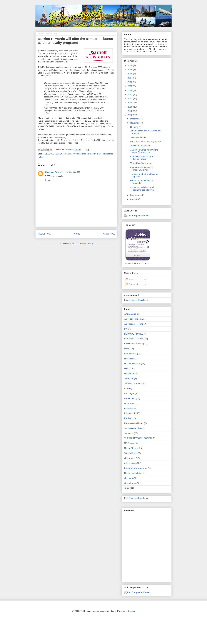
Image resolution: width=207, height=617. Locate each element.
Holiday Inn (129, 373)
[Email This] (39, 149)
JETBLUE (129, 378)
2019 (130, 69)
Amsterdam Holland (133, 324)
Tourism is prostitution (140, 145)
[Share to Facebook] (47, 149)
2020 (130, 65)
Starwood (128, 433)
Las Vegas (129, 393)
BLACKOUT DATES (54, 154)
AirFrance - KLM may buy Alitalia (145, 141)
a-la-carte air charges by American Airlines (141, 168)
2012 (130, 98)
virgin (126, 488)
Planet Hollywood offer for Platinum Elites (142, 157)
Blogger (131, 611)
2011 (130, 102)
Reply (47, 180)
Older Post (109, 233)
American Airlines (132, 319)
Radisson (128, 418)
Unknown (49, 172)
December (135, 118)
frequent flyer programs (135, 468)
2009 (130, 111)
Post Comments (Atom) (82, 243)
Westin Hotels (130, 453)
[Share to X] (45, 149)
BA (125, 329)
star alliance (130, 483)
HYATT (127, 368)
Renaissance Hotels (133, 423)
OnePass (128, 408)
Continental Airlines (133, 343)
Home (77, 233)
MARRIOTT (129, 398)
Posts (131, 279)
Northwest (129, 403)
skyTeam (128, 478)
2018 (130, 73)
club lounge (129, 458)
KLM (126, 388)
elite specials (130, 463)
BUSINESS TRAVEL (133, 338)
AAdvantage (130, 314)
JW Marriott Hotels (81, 154)
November (135, 123)
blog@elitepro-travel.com (136, 300)
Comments (133, 284)
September (135, 195)
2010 (130, 107)
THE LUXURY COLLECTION (138, 438)
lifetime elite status (133, 473)
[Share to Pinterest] (50, 149)
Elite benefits (130, 353)
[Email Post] (87, 150)
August (133, 199)
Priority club (95, 154)
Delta (126, 348)
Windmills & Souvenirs (140, 163)
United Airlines (131, 448)
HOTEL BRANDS (132, 363)
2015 (130, 86)
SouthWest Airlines (133, 428)
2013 (130, 94)
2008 (130, 115)
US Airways (129, 443)
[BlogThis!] (42, 149)
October (134, 127)
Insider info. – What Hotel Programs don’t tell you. (142, 188)
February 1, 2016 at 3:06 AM (67, 172)
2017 (130, 78)
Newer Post (44, 233)
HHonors (67, 154)
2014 (130, 90)
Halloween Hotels (138, 137)
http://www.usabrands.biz (136, 498)
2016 (130, 82)
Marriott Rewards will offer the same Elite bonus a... (144, 151)
